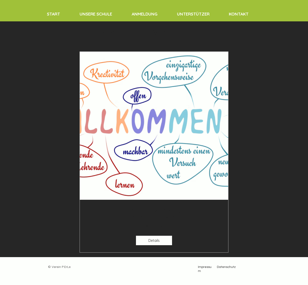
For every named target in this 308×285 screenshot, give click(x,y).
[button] (102, 14)
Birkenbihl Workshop (154, 210)
